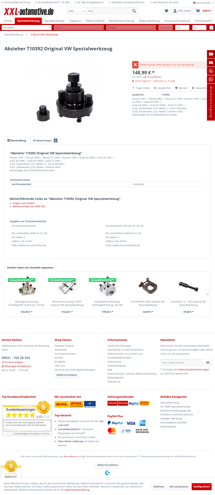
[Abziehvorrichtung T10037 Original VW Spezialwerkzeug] (67, 286)
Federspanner (168, 426)
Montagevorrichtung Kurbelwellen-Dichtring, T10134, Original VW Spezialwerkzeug (27, 303)
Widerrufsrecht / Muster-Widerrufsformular (132, 373)
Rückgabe (60, 361)
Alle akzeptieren (178, 486)
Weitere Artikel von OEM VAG (28, 206)
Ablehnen (158, 486)
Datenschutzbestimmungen (193, 369)
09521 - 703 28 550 (16, 358)
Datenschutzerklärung (77, 489)
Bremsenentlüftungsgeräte (175, 410)
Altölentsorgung (116, 365)
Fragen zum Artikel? (23, 203)
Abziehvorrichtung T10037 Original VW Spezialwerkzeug (67, 303)
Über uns (60, 365)
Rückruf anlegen (13, 362)
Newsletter (61, 349)
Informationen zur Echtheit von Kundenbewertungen (125, 355)
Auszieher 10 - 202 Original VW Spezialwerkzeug (188, 303)
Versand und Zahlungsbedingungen (75, 369)
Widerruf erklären (66, 374)
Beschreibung (18, 140)
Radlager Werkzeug (171, 418)
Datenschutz (115, 361)
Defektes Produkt (64, 345)
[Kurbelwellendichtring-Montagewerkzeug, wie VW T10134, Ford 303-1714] (107, 286)
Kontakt (59, 357)
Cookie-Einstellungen (119, 345)
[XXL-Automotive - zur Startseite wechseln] (28, 12)
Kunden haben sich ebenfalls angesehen (30, 267)
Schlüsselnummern (65, 353)
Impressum (114, 381)
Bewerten (201, 88)
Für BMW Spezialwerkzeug (175, 406)
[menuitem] (102, 11)
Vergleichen (164, 88)
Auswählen (165, 27)
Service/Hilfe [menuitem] (203, 2)
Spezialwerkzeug (169, 402)
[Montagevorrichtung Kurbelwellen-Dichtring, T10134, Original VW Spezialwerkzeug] (26, 286)
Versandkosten (71, 456)
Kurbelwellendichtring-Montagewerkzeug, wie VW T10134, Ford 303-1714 (107, 303)
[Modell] (131, 27)
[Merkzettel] (166, 11)
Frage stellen (143, 88)
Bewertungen (46, 140)
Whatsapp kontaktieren (17, 366)
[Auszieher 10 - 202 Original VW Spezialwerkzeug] (188, 286)
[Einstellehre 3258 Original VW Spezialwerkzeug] (147, 286)
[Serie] (79, 27)
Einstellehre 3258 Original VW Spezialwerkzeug (148, 303)
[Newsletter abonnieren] (208, 362)
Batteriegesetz (116, 377)
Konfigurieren (202, 486)
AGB (110, 369)
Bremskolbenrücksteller (173, 422)
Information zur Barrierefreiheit (125, 349)
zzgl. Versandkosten (152, 76)
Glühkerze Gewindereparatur (176, 414)
